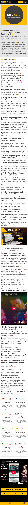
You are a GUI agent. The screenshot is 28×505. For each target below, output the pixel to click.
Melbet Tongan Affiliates (8, 44)
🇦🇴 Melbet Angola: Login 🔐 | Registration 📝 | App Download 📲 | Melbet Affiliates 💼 (7, 400)
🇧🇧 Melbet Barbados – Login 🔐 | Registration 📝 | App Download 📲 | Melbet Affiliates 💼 (20, 400)
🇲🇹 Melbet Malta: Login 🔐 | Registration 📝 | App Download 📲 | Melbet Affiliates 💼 (7, 415)
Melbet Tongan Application (9, 46)
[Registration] (10, 502)
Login (3, 503)
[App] (17, 502)
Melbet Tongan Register (8, 53)
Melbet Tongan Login (10, 49)
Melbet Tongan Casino (11, 48)
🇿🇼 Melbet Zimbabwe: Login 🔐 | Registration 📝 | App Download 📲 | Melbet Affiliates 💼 (20, 430)
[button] (10, 2)
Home (2, 27)
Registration (10, 503)
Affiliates (24, 503)
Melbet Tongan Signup (20, 53)
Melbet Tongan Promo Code (14, 51)
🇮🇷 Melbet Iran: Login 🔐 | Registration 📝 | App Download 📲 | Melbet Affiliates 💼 (7, 430)
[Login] (3, 502)
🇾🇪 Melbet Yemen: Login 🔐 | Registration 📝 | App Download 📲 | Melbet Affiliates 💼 (20, 445)
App (18, 503)
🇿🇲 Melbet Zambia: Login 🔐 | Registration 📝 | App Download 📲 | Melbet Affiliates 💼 (7, 445)
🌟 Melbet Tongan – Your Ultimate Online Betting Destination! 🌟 (11, 32)
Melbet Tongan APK (20, 44)
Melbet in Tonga (14, 73)
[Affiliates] (24, 502)
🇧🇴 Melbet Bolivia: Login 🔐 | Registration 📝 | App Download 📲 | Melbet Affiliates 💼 (20, 415)
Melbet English (6, 55)
